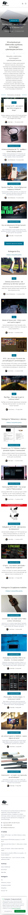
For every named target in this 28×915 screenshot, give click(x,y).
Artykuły (4, 832)
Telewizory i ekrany (14, 146)
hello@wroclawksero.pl (8, 827)
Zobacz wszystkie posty (14, 255)
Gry (14, 102)
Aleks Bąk (3, 872)
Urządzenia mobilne (14, 183)
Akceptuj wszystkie (20, 911)
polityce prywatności (16, 908)
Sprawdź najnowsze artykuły (14, 243)
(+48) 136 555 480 (7, 825)
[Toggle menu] (25, 3)
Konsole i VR (14, 20)
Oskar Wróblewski (5, 867)
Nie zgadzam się (8, 911)
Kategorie (4, 876)
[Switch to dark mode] (22, 3)
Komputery (3, 888)
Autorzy (3, 863)
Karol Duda (4, 869)
